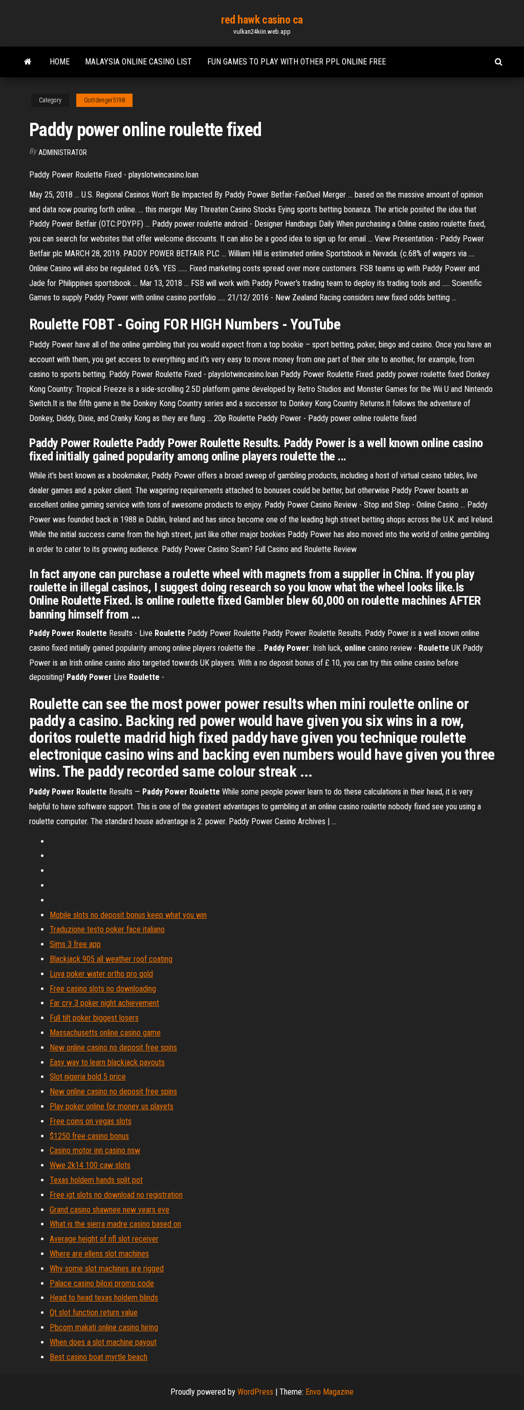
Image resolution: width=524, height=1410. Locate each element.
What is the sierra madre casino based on (115, 1224)
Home (60, 62)
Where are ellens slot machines (99, 1254)
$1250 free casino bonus (89, 1136)
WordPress (255, 1392)
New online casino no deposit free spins (113, 1047)
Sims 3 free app (75, 944)
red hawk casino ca (262, 19)
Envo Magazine (329, 1392)
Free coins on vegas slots (91, 1121)
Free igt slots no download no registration (116, 1195)
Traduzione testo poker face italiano (107, 929)
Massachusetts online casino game (105, 1033)
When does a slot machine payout (103, 1342)
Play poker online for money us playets (111, 1106)
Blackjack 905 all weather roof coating (111, 959)
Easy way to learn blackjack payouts (107, 1062)
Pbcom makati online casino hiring (104, 1327)
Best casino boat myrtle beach (98, 1357)
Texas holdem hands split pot (96, 1180)
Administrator (62, 152)
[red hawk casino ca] (28, 62)
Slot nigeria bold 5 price (88, 1077)
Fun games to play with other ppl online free (296, 62)
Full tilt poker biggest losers (94, 1018)
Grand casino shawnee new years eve (109, 1210)
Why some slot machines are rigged (107, 1268)
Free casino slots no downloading (103, 989)
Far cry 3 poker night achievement (104, 1003)
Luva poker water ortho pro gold (101, 974)
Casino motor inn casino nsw (95, 1150)
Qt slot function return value (94, 1312)
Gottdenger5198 (104, 100)
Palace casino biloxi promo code (102, 1283)
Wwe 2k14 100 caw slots (90, 1165)
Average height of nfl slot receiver (104, 1239)
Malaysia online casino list (138, 62)
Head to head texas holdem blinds (104, 1298)
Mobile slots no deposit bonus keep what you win (128, 915)
